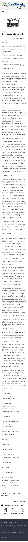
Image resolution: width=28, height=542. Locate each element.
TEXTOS (4, 31)
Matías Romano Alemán (21, 38)
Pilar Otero (23, 36)
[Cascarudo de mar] (14, 508)
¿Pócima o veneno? (21, 514)
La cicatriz (4, 513)
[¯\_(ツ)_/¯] (14, 2)
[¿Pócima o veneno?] (22, 508)
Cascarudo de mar (13, 514)
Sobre (10, 494)
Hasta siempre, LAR (20, 501)
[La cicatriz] (5, 508)
